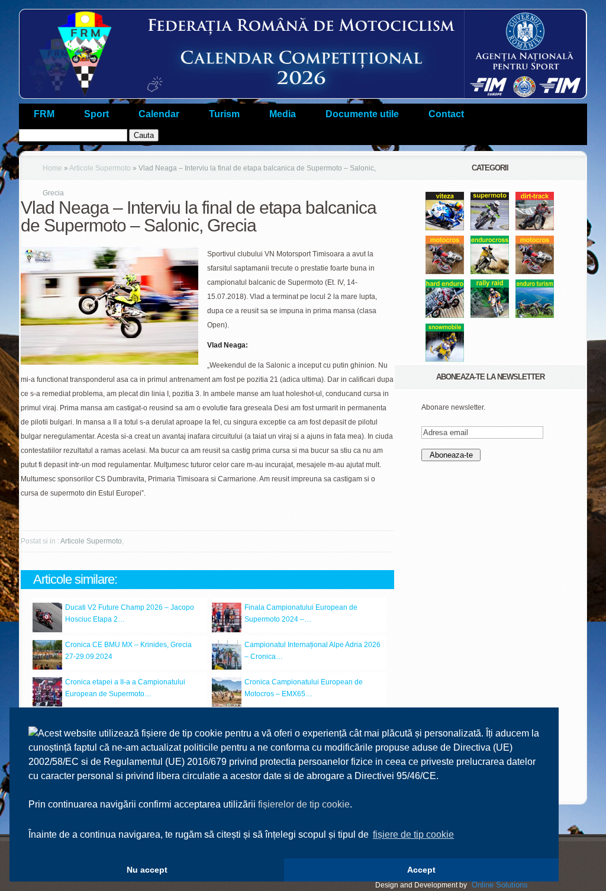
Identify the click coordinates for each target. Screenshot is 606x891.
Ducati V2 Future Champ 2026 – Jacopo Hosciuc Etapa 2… (129, 613)
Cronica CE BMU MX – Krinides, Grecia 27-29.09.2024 (128, 651)
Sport (96, 114)
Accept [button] (421, 869)
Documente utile (362, 114)
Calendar (158, 114)
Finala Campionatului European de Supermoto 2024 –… (300, 613)
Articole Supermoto (100, 168)
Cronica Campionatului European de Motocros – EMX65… (303, 688)
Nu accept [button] (147, 869)
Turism (224, 114)
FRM (44, 114)
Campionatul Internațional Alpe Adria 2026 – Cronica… (312, 651)
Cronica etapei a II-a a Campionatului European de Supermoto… (125, 688)
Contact (446, 114)
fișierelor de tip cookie (304, 804)
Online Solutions (500, 884)
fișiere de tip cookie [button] (413, 834)
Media (282, 114)
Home (52, 168)
